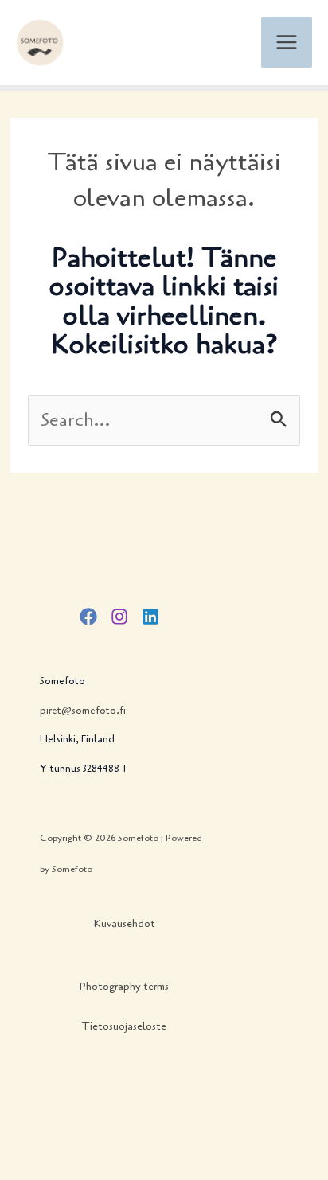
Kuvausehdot (124, 924)
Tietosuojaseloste (124, 1026)
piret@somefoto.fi (83, 710)
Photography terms (124, 986)
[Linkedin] (150, 616)
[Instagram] (119, 616)
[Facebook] (88, 616)
